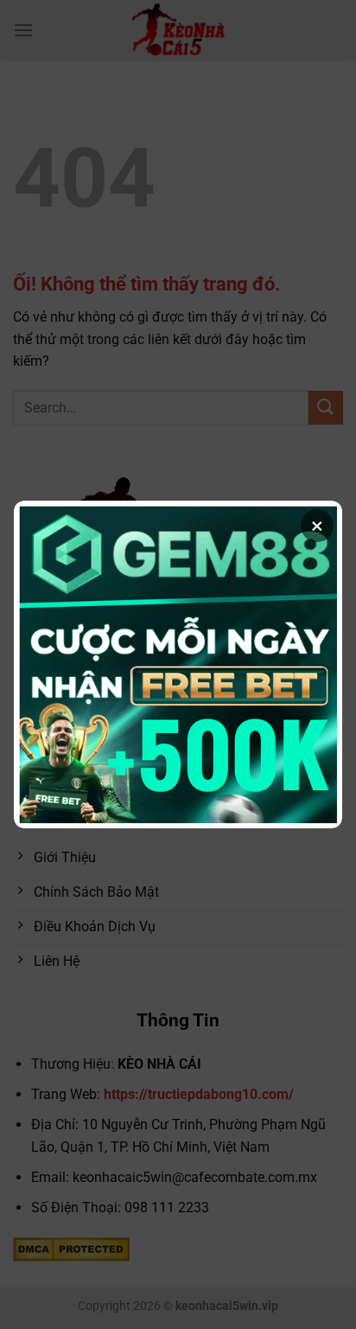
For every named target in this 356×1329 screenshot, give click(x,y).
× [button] (317, 526)
